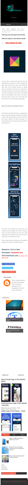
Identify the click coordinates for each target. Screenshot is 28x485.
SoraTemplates (10, 481)
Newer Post (5, 375)
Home (14, 20)
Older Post (21, 375)
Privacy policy (4, 467)
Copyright (3, 465)
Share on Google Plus (10, 271)
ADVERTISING (14, 22)
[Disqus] (14, 356)
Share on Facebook (9, 264)
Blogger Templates (22, 481)
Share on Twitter (9, 268)
